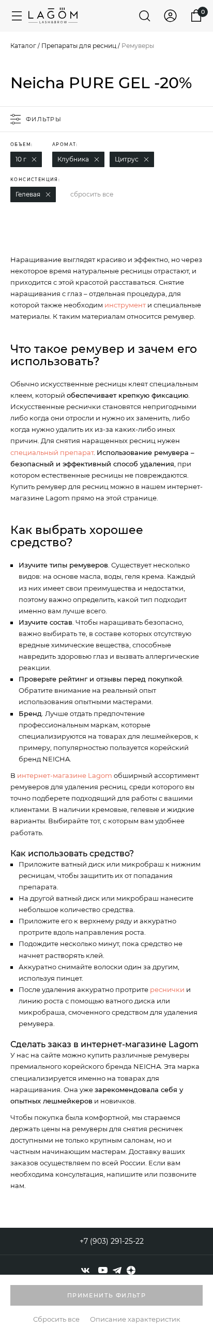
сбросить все (91, 194)
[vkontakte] (85, 1270)
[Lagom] (53, 15)
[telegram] (117, 1270)
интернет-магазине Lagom (64, 775)
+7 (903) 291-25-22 (112, 1241)
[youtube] (103, 1270)
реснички (167, 989)
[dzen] (131, 1270)
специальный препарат (52, 452)
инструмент (125, 305)
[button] (34, 159)
